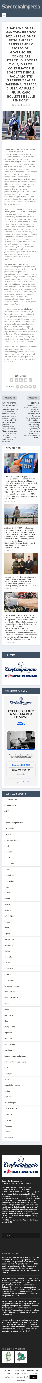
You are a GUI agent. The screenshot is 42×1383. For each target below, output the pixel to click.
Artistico (7, 834)
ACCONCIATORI (10, 799)
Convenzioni (9, 881)
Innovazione (9, 980)
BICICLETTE (9, 858)
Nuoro (7, 1021)
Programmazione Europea (15, 1056)
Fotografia (8, 945)
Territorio (8, 1120)
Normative (8, 1015)
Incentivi (7, 974)
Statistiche (8, 1097)
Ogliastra (8, 1033)
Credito (7, 887)
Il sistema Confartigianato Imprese (16, 1183)
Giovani (7, 963)
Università (8, 1137)
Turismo (7, 1132)
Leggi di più (21, 1380)
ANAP (6, 811)
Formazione (9, 939)
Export (7, 933)
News (6, 1009)
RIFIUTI (7, 1068)
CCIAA (6, 869)
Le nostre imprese (11, 986)
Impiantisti (9, 968)
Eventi (6, 928)
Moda (6, 1003)
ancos (6, 817)
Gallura (7, 951)
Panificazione (9, 1044)
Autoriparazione (11, 840)
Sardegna (8, 1073)
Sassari (7, 1079)
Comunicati (16, 105)
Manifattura (9, 992)
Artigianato (9, 828)
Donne (7, 898)
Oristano (8, 1038)
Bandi (6, 846)
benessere (8, 852)
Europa (7, 922)
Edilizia (7, 904)
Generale (8, 957)
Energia (7, 910)
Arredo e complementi (13, 823)
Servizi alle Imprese (12, 1085)
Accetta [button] (33, 1377)
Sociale (7, 1091)
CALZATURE (9, 863)
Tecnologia (9, 1114)
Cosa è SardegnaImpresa (12, 1181)
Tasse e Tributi (10, 1108)
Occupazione (9, 1027)
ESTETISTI (8, 916)
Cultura (7, 893)
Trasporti (8, 1126)
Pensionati (8, 1050)
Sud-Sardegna (10, 1102)
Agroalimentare (10, 805)
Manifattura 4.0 (11, 997)
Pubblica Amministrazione (15, 1062)
